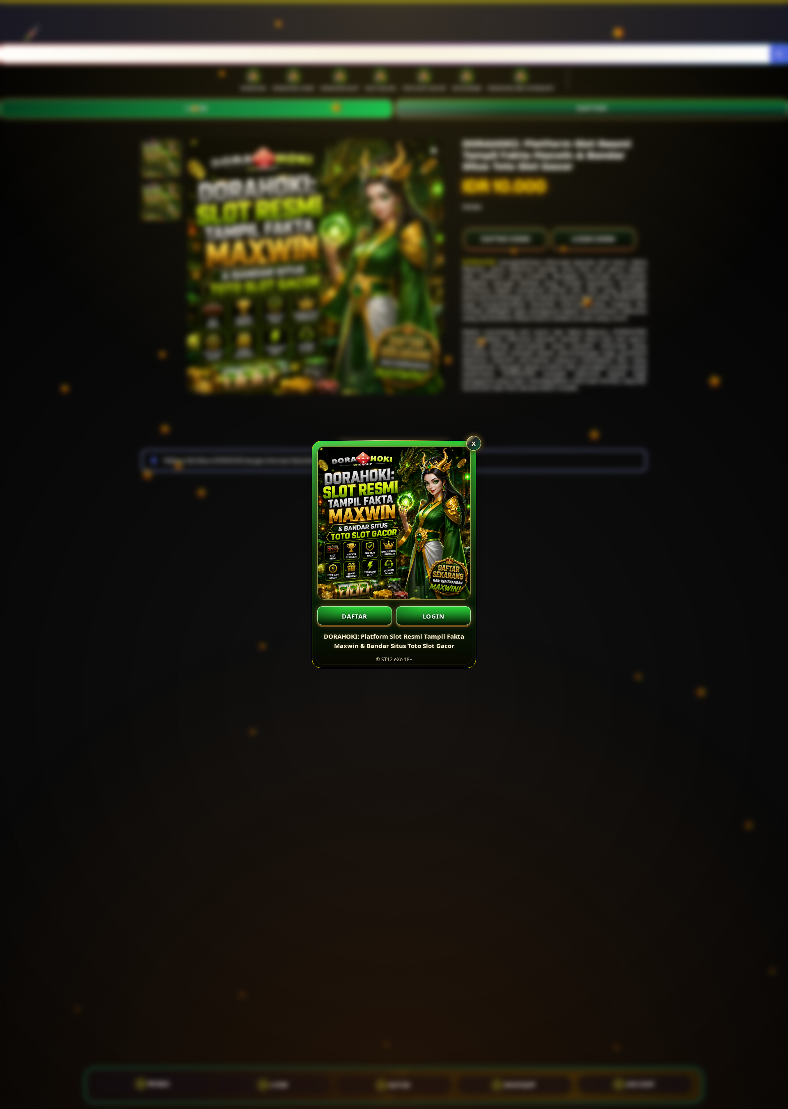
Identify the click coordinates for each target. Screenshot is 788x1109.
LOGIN (433, 616)
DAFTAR (354, 616)
